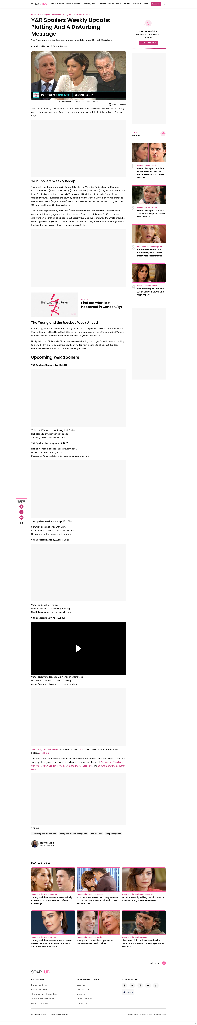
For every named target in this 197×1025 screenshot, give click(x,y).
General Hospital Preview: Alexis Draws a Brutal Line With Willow (150, 291)
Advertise (80, 994)
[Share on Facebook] (21, 506)
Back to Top (154, 963)
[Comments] (21, 523)
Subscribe (156, 4)
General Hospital (73, 4)
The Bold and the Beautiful (119, 4)
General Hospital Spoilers (147, 165)
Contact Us (81, 1003)
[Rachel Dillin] (35, 844)
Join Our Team (83, 989)
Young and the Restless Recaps (90, 894)
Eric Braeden (96, 834)
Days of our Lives (57, 4)
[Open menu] (32, 3)
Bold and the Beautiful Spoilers (150, 246)
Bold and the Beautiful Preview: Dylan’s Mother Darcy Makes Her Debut (149, 252)
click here (44, 752)
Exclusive (44, 765)
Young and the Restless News (43, 937)
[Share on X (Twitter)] (21, 512)
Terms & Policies (84, 998)
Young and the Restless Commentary (137, 894)
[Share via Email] (21, 517)
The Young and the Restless (94, 4)
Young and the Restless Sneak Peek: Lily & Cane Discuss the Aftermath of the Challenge (53, 900)
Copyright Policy (160, 1015)
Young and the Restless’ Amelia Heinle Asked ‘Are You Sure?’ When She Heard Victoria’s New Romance (51, 943)
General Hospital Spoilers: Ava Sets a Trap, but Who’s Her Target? (151, 213)
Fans (112, 762)
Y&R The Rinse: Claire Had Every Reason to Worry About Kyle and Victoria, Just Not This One (97, 900)
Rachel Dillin (39, 46)
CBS (81, 749)
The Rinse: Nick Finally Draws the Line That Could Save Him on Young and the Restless (143, 943)
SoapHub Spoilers (113, 834)
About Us (80, 985)
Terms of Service (146, 1015)
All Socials (128, 992)
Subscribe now (149, 43)
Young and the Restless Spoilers (73, 834)
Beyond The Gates (140, 4)
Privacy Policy (133, 1015)
